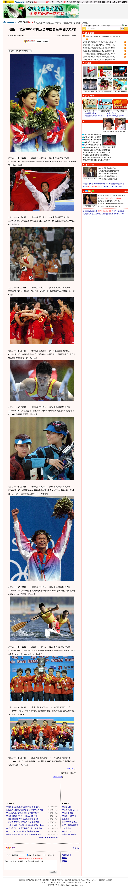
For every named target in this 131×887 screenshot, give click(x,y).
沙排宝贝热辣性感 (105, 91)
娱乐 (58, 2)
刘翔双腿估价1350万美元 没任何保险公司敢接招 (99, 42)
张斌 (100, 171)
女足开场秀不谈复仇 (110, 176)
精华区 (64, 858)
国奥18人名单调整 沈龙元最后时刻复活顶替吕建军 (103, 36)
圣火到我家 (120, 111)
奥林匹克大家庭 (90, 113)
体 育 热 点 (106, 134)
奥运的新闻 (66, 807)
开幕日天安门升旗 (90, 78)
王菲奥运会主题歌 (69, 834)
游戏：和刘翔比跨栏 (120, 91)
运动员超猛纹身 (92, 211)
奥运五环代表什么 (69, 816)
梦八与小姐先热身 (118, 211)
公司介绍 (94, 880)
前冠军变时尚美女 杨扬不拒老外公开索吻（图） (99, 45)
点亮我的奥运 (105, 111)
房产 (74, 2)
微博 (99, 2)
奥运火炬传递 (67, 813)
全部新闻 (102, 880)
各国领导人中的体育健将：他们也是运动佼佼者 (99, 48)
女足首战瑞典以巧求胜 (109, 168)
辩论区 (64, 861)
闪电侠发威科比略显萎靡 (92, 137)
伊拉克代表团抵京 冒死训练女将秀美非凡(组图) (99, 57)
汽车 (70, 2)
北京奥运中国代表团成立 (71, 23)
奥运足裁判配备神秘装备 (92, 135)
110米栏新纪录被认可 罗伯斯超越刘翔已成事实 (99, 54)
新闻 (47, 2)
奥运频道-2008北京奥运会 (45, 23)
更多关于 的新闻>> (48, 837)
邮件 (91, 2)
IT (67, 2)
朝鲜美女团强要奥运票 (109, 179)
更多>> (125, 191)
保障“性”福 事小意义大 (112, 206)
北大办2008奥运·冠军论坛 (116, 116)
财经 (64, 2)
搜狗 (119, 2)
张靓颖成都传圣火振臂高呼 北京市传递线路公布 (99, 60)
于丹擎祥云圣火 (108, 131)
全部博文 (109, 880)
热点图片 (88, 63)
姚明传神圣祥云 (120, 131)
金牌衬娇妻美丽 (107, 214)
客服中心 (60, 880)
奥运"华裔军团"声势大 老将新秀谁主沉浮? (22, 813)
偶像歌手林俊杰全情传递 (92, 140)
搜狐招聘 (45, 880)
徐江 (100, 173)
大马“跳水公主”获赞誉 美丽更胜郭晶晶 (96, 155)
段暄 (100, 168)
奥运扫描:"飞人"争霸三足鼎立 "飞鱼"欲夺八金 (24, 828)
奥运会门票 (66, 831)
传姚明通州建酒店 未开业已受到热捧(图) (96, 150)
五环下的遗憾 (111, 113)
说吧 (107, 2)
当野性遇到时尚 (118, 214)
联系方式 (68, 880)
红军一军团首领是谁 (70, 825)
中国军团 (58, 23)
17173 (124, 2)
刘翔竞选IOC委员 (109, 147)
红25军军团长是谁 (69, 822)
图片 (104, 26)
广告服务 (53, 880)
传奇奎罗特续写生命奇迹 (92, 145)
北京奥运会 (66, 828)
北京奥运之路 (90, 111)
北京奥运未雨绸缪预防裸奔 (115, 184)
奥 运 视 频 (89, 118)
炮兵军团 (65, 819)
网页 (89, 26)
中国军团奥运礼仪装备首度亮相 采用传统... (23, 807)
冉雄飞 (101, 176)
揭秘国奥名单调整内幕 (109, 173)
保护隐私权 (76, 880)
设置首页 (22, 880)
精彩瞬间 (85, 23)
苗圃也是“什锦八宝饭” (91, 142)
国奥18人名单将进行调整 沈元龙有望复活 (97, 157)
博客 (95, 2)
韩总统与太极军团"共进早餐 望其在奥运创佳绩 (24, 810)
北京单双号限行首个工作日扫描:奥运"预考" (23, 822)
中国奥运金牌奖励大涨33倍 (96, 184)
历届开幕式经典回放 (90, 91)
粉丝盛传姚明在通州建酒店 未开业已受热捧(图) (99, 51)
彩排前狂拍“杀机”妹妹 (112, 201)
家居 (78, 2)
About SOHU (85, 880)
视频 (87, 2)
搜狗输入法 (30, 880)
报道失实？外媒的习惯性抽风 (115, 196)
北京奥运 (101, 196)
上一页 (67, 768)
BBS (103, 2)
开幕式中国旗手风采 (120, 78)
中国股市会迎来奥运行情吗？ (114, 186)
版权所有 (87, 882)
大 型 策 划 (89, 96)
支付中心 (38, 880)
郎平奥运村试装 (89, 179)
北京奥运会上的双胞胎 (94, 214)
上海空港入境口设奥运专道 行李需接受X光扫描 (25, 825)
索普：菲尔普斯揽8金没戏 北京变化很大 (96, 160)
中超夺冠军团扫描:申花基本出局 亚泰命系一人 (24, 834)
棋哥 (100, 179)
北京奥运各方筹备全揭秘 (93, 116)
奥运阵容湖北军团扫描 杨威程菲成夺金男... (23, 831)
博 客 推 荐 (89, 165)
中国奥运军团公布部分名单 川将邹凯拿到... (23, 819)
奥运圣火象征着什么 (70, 810)
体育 (51, 2)
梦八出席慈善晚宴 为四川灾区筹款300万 (96, 152)
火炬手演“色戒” (90, 206)
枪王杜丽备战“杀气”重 (91, 147)
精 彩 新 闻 (89, 33)
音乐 (99, 26)
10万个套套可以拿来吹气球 (114, 204)
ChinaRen (113, 2)
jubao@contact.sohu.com (74, 885)
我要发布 (76, 848)
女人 (82, 2)
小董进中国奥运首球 (105, 78)
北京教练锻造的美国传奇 (110, 171)
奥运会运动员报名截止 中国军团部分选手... (23, 816)
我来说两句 (61, 35)
